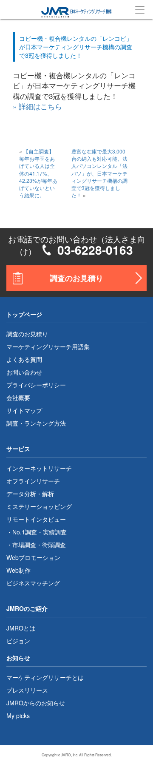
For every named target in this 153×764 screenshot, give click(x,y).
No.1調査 (24, 532)
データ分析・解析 (30, 493)
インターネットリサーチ (39, 468)
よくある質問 (24, 359)
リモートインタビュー (36, 519)
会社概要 (18, 397)
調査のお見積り (76, 278)
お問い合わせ (24, 372)
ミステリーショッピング (39, 506)
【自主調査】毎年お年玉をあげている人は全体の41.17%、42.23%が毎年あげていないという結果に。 (38, 173)
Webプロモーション (33, 557)
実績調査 (55, 532)
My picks (18, 715)
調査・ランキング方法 (36, 423)
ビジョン (18, 640)
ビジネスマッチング (33, 583)
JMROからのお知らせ (35, 703)
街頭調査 (54, 544)
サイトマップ (24, 410)
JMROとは (20, 628)
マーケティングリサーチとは (45, 677)
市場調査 (24, 544)
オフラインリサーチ (33, 481)
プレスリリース (27, 690)
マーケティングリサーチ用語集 (48, 346)
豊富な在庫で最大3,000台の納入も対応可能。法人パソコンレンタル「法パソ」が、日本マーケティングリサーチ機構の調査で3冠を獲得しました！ (99, 173)
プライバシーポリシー (36, 385)
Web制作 (18, 570)
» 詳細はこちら (37, 106)
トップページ (24, 314)
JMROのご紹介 (27, 608)
